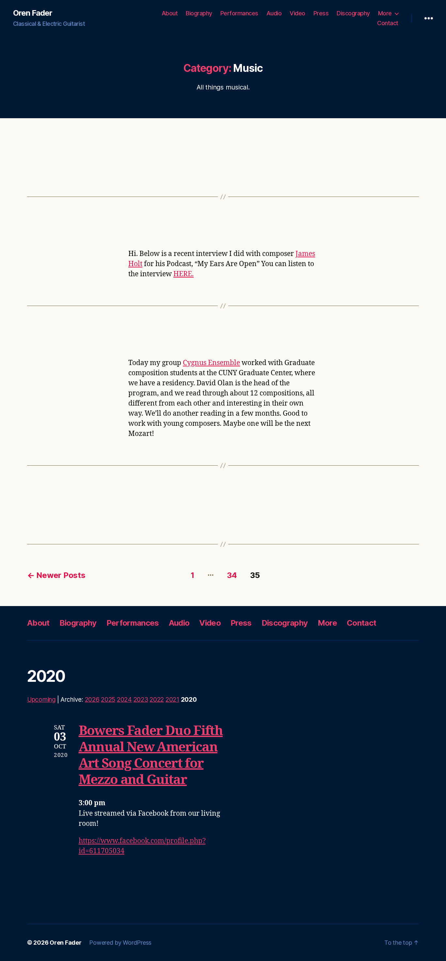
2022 (157, 699)
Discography (353, 13)
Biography (199, 13)
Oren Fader (32, 13)
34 (232, 575)
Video (297, 13)
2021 (172, 699)
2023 (141, 699)
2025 (108, 699)
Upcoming (41, 699)
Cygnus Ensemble (211, 363)
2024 (124, 699)
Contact (387, 23)
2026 (92, 699)
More (385, 13)
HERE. (183, 274)
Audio (274, 13)
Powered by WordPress (120, 942)
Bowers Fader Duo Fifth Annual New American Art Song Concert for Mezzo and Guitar (151, 755)
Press (321, 13)
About (170, 13)
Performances (239, 13)
